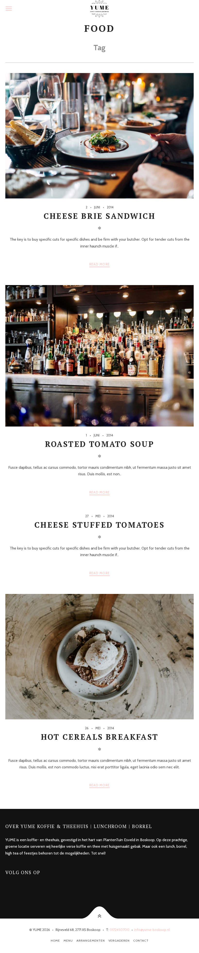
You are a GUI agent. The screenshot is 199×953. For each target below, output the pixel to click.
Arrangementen (90, 940)
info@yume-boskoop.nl (152, 930)
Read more (99, 264)
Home (55, 940)
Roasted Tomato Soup (99, 444)
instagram (27, 885)
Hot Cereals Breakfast (99, 737)
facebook (14, 885)
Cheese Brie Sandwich (99, 216)
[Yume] (99, 8)
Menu (68, 940)
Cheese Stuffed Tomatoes (99, 525)
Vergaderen (119, 940)
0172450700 (119, 930)
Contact (141, 940)
